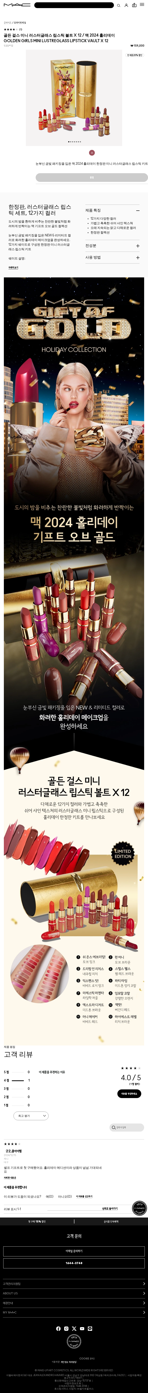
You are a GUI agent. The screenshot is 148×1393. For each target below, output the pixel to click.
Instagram (66, 1328)
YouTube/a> (82, 1328)
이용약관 (56, 1362)
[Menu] (142, 4)
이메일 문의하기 (74, 1251)
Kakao (90, 1328)
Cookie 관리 (86, 1359)
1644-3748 (74, 1263)
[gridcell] (92, 153)
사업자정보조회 (73, 1383)
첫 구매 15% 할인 (37, 1222)
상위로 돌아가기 (110, 1208)
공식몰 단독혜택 (111, 1222)
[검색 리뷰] (113, 1127)
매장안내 (8, 1303)
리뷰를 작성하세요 (129, 1094)
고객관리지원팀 (11, 1283)
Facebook (58, 1328)
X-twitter (74, 1328)
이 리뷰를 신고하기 (84, 1196)
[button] (142, 4)
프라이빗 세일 (20, 23)
